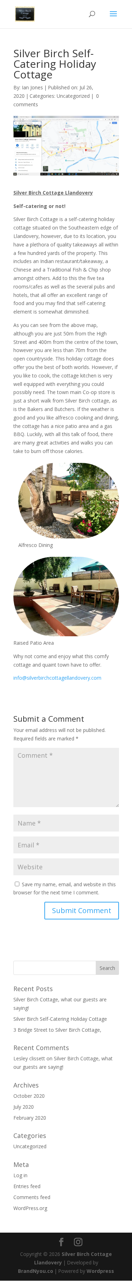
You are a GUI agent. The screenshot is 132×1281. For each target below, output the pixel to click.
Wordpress (100, 1271)
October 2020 (29, 1095)
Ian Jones (32, 87)
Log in (20, 1175)
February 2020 (29, 1117)
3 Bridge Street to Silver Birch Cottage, (57, 1029)
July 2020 (23, 1106)
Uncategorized (73, 96)
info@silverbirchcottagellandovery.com (57, 677)
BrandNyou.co (35, 1271)
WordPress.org (30, 1208)
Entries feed (26, 1186)
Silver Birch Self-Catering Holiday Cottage (60, 1018)
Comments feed (31, 1197)
